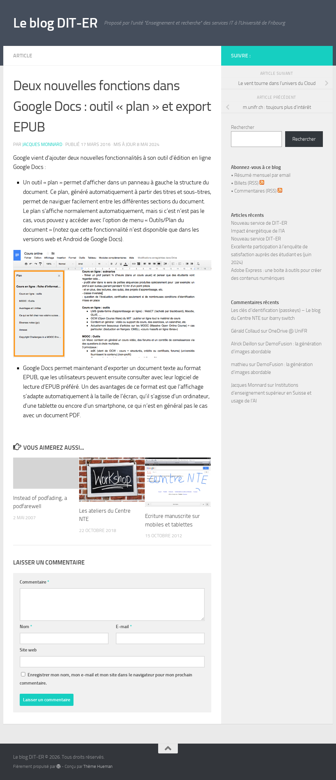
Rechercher (242, 127)
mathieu (239, 364)
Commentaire (34, 582)
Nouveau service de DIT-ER (259, 223)
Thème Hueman (98, 766)
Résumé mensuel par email (262, 175)
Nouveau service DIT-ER (256, 239)
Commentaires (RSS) (256, 191)
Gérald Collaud (245, 331)
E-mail (124, 626)
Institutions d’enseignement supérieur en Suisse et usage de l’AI (271, 393)
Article (22, 55)
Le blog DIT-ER (55, 23)
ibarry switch (282, 318)
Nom (26, 626)
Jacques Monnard (42, 144)
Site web (28, 650)
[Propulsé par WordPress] (58, 766)
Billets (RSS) (247, 183)
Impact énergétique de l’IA (258, 231)
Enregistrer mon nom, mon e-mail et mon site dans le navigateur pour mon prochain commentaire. (106, 679)
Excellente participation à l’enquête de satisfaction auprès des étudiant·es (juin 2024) (271, 254)
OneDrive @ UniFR (287, 331)
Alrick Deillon (244, 344)
